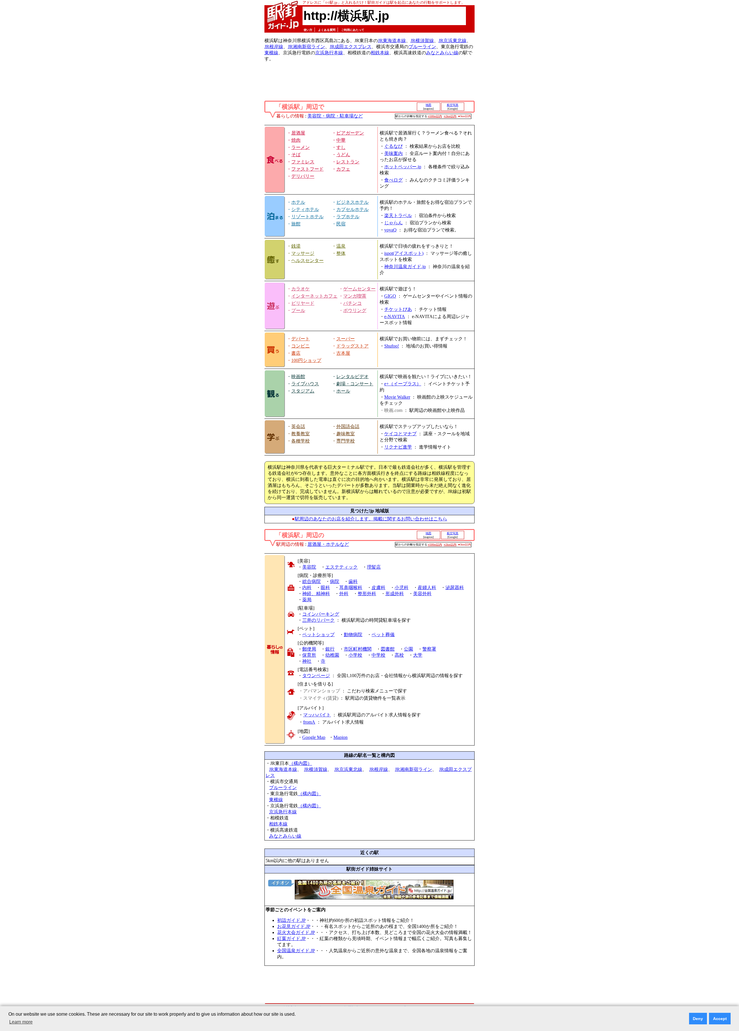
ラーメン (300, 147)
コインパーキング (320, 614)
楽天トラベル (398, 215)
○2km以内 (450, 116)
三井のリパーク (318, 620)
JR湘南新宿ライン (306, 46)
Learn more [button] (21, 1021)
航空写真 (452, 105)
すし (341, 147)
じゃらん (393, 222)
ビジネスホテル (352, 202)
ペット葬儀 (383, 634)
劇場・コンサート (354, 383)
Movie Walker (397, 397)
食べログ (393, 180)
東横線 (271, 52)
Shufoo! (391, 345)
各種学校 (300, 440)
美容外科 (422, 593)
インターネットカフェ (314, 296)
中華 (341, 140)
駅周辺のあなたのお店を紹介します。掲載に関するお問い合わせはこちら (371, 518)
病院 (334, 581)
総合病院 (311, 581)
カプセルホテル (352, 209)
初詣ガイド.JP (291, 920)
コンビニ (300, 345)
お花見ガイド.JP (293, 926)
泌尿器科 (454, 587)
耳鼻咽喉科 (350, 587)
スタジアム (302, 391)
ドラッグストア (352, 345)
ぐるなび (393, 146)
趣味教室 (345, 433)
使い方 (308, 29)
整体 (341, 253)
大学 (417, 655)
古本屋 (343, 353)
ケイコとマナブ (400, 433)
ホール (343, 391)
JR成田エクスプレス (351, 46)
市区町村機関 (358, 649)
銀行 (330, 649)
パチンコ (352, 303)
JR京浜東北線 (452, 40)
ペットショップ (318, 634)
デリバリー (302, 176)
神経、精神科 (316, 593)
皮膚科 (378, 587)
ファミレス (302, 161)
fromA (309, 722)
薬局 (306, 599)
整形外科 (367, 593)
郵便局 (309, 649)
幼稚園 (332, 655)
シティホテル (305, 209)
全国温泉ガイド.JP (296, 950)
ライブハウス (305, 383)
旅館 (296, 223)
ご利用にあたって (352, 29)
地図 (428, 105)
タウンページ (316, 675)
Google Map (313, 737)
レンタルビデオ (352, 376)
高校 (399, 655)
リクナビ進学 (398, 446)
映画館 (298, 376)
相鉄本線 (380, 52)
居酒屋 (298, 132)
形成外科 (394, 593)
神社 (306, 661)
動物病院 (353, 634)
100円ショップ (306, 360)
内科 (306, 587)
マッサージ (302, 253)
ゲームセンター (359, 288)
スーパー (345, 338)
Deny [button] (698, 1018)
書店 (296, 353)
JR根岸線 (273, 46)
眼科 (325, 587)
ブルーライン (422, 46)
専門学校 (345, 440)
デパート (300, 338)
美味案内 (393, 153)
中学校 (378, 655)
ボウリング (354, 310)
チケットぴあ (398, 309)
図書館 (388, 649)
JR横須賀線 (422, 40)
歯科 (353, 581)
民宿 (341, 223)
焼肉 (296, 140)
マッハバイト (317, 714)
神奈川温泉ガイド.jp (405, 266)
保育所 (309, 655)
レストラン (347, 161)
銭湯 (296, 246)
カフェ (343, 169)
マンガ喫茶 (354, 296)
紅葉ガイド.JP (291, 938)
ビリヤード (302, 303)
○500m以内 (435, 116)
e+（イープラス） (402, 383)
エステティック (341, 567)
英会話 (298, 426)
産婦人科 (427, 587)
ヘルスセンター (307, 260)
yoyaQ (390, 229)
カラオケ (300, 288)
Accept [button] (720, 1018)
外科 (343, 593)
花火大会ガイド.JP (296, 932)
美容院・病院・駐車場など (335, 115)
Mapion (340, 737)
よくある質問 (326, 29)
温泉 (341, 246)
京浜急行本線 (329, 52)
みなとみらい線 (442, 52)
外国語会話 (347, 426)
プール (298, 310)
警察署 (429, 649)
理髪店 (374, 567)
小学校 (355, 655)
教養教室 (300, 433)
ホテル (298, 202)
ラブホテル (347, 216)
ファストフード (307, 169)
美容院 (309, 567)
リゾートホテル (307, 216)
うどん (343, 154)
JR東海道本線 (392, 40)
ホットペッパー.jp (402, 166)
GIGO (390, 296)
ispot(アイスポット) (403, 253)
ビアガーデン (350, 132)
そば (296, 154)
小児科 (401, 587)
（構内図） (300, 763)
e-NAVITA (394, 316)
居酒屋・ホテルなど (328, 544)
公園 (408, 649)
